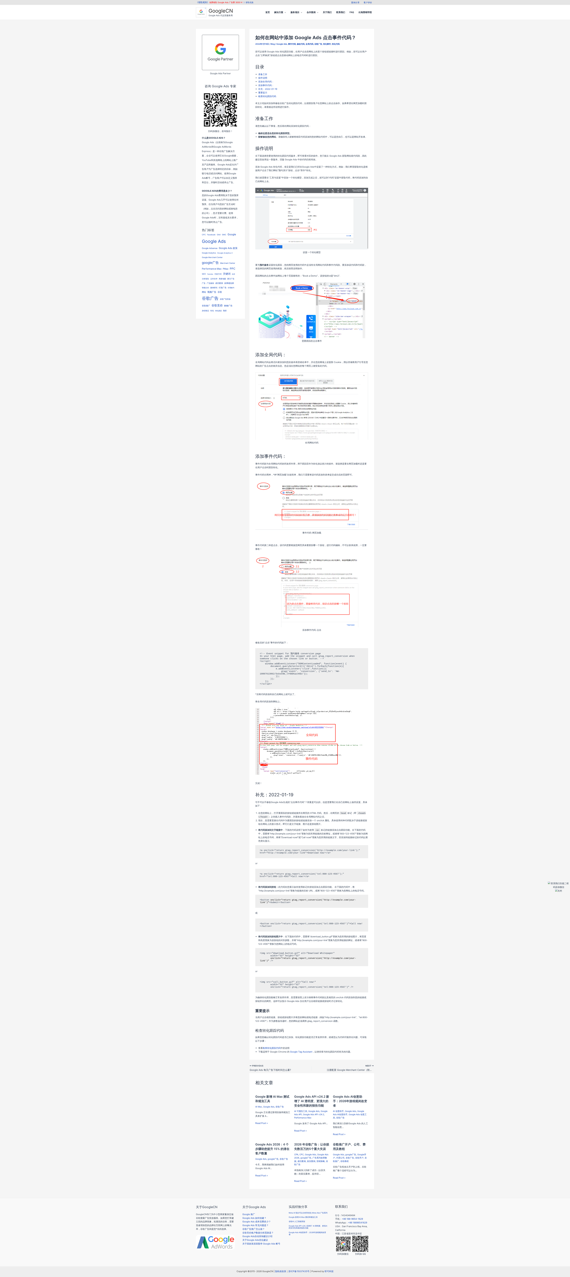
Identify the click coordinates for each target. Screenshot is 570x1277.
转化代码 (336, 44)
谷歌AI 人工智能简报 (297, 1221)
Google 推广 (248, 1214)
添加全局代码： (266, 81)
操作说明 (262, 77)
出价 (233, 274)
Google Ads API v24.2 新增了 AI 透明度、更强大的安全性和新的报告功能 (311, 1101)
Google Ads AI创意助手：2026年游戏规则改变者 (350, 1101)
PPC (232, 268)
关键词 (227, 273)
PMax (225, 269)
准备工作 (262, 74)
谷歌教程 (344, 1161)
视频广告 (211, 292)
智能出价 (205, 288)
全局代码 (309, 44)
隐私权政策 (280, 1271)
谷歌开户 (359, 1157)
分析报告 (205, 279)
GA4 (219, 235)
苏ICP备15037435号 (298, 1271)
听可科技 (329, 1271)
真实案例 (311, 1161)
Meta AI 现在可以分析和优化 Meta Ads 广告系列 (308, 1213)
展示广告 (230, 279)
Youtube (210, 274)
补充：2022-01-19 (267, 89)
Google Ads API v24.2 (313, 1114)
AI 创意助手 (338, 1111)
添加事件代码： (266, 85)
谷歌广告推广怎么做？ (253, 1229)
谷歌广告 (210, 298)
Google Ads (214, 241)
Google (232, 234)
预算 (225, 311)
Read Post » (261, 1123)
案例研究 (213, 288)
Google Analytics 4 (224, 253)
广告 (203, 283)
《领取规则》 (202, 2)
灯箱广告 (223, 287)
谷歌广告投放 (225, 299)
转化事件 (327, 44)
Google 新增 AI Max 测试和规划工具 (303, 1217)
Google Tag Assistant (301, 1051)
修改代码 (301, 44)
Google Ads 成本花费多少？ (256, 1221)
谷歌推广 (206, 305)
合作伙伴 (213, 279)
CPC (204, 235)
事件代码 (292, 44)
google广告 (210, 263)
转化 (212, 311)
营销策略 (320, 1161)
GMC (224, 235)
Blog (273, 44)
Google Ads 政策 (228, 248)
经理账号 (231, 288)
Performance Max (211, 268)
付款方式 (218, 274)
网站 (204, 292)
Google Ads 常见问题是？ (255, 1225)
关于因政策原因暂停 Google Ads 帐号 (261, 1243)
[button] (284, 12)
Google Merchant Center (212, 257)
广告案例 (210, 283)
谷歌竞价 (217, 305)
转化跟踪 (218, 311)
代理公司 (340, 1157)
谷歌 (220, 292)
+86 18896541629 (357, 1222)
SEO (204, 274)
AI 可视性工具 (300, 1111)
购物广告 (228, 305)
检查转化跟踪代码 (267, 96)
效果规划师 (229, 283)
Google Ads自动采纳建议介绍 (257, 1236)
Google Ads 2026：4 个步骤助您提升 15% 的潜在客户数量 (272, 1149)
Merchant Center (227, 263)
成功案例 (219, 283)
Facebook (211, 235)
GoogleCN (221, 11)
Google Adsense (209, 248)
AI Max (258, 1106)
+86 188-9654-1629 (352, 1218)
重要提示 (262, 92)
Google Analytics (209, 253)
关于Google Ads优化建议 (255, 1240)
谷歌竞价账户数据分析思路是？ (258, 1232)
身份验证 (205, 311)
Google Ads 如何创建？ (254, 1218)
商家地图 (222, 279)
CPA (296, 1154)
